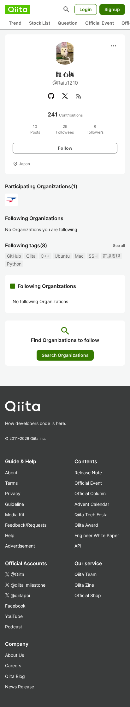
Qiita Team (85, 574)
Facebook (15, 605)
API (77, 545)
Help (10, 535)
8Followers (94, 129)
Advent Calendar (91, 504)
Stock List (39, 23)
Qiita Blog (15, 676)
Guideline (14, 504)
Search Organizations (65, 355)
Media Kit (14, 514)
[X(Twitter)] (65, 96)
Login (86, 9)
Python (14, 264)
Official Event (99, 23)
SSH (93, 256)
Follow (65, 148)
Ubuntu (62, 256)
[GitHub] (51, 96)
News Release (19, 686)
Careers (13, 665)
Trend (15, 23)
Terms (11, 483)
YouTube (14, 616)
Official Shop (87, 595)
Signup (112, 9)
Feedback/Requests (25, 525)
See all (119, 245)
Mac (79, 256)
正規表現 (111, 256)
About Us (14, 655)
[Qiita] (17, 9)
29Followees (65, 129)
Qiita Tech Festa (91, 514)
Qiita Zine (84, 585)
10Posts (35, 129)
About (11, 472)
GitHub (14, 256)
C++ (45, 256)
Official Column (90, 493)
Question (68, 23)
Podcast (13, 626)
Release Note (88, 472)
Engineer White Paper (96, 535)
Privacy (13, 493)
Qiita (31, 256)
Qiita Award (86, 525)
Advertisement (20, 545)
